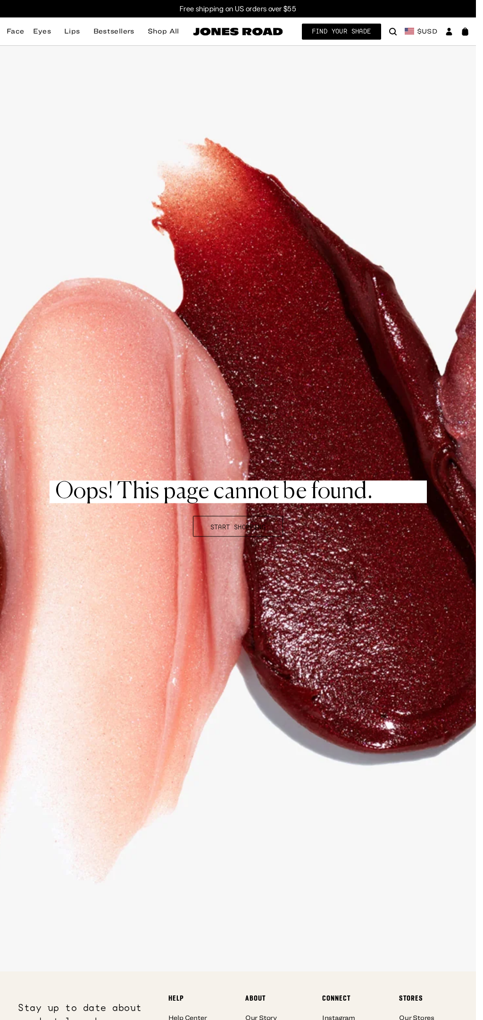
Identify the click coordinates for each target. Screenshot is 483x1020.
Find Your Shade (341, 31)
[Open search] (393, 32)
